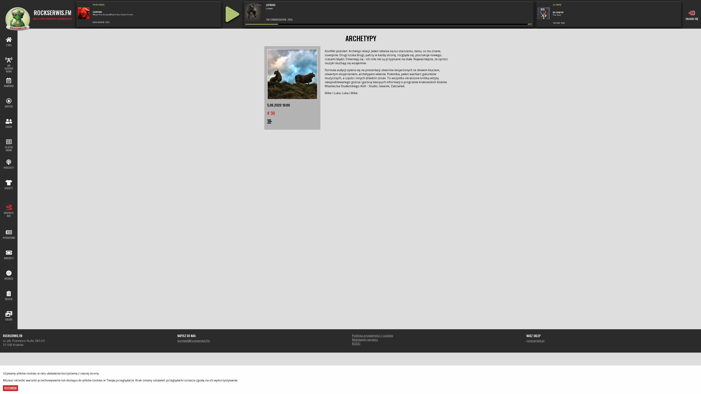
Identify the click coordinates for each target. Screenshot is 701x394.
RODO (356, 344)
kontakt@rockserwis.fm (193, 341)
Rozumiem (10, 388)
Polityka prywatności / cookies (372, 336)
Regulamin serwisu (365, 340)
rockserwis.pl (535, 341)
